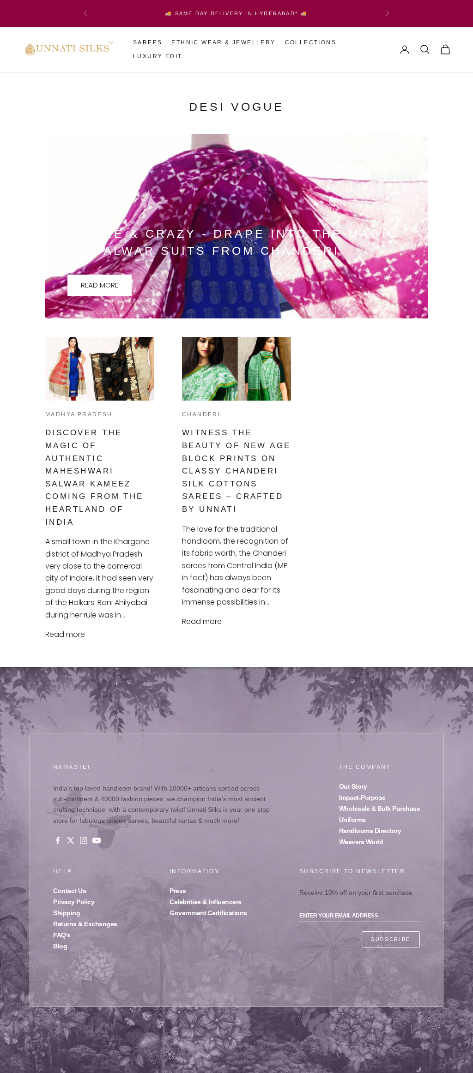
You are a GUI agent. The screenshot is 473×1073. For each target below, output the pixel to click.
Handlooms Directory (370, 830)
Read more (99, 285)
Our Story (353, 786)
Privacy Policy (73, 902)
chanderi (201, 414)
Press (178, 890)
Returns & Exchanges (85, 924)
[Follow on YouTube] (96, 840)
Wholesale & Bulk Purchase (379, 808)
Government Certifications (208, 913)
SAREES (147, 42)
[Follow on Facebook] (57, 840)
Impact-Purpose (362, 797)
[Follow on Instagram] (83, 840)
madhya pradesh (79, 414)
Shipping (66, 913)
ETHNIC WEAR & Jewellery (223, 42)
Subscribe (391, 939)
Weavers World (361, 842)
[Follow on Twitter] (70, 840)
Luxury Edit (157, 56)
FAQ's (62, 935)
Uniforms (352, 819)
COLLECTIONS (310, 42)
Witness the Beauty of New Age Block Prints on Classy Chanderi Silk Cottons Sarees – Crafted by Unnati (236, 471)
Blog (60, 946)
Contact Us (69, 890)
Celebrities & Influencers (206, 902)
